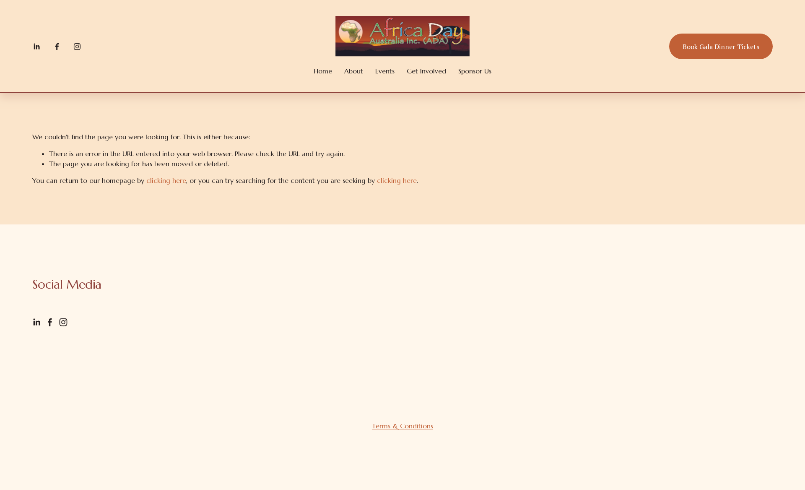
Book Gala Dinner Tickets (721, 46)
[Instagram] (77, 46)
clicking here (166, 180)
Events (385, 71)
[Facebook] (57, 46)
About (353, 71)
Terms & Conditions (402, 426)
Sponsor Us (474, 71)
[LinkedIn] (36, 46)
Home (323, 71)
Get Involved (426, 71)
